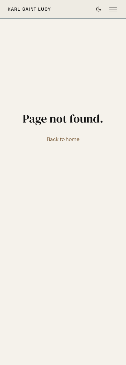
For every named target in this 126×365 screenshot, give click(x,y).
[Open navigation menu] (113, 9)
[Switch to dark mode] (98, 9)
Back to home (63, 139)
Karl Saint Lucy (29, 9)
